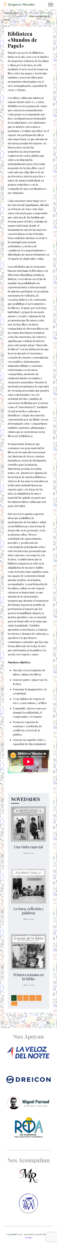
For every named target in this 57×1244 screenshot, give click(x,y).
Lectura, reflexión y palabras (28, 910)
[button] (51, 5)
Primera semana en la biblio (28, 976)
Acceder (28, 1237)
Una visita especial (28, 846)
